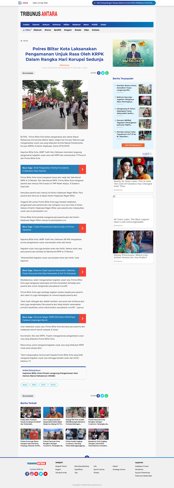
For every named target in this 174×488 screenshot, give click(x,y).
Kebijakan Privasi (141, 466)
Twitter (42, 477)
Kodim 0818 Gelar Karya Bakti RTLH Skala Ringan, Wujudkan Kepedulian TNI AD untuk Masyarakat (125, 3)
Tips (87, 30)
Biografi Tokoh (61, 466)
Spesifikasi (79, 469)
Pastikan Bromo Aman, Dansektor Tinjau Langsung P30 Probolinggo (127, 87)
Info (95, 466)
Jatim (43, 385)
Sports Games (99, 469)
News (86, 24)
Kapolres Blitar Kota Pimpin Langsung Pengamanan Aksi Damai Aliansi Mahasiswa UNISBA (50, 374)
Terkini (53, 385)
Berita (25, 385)
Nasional (76, 24)
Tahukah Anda (61, 473)
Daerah (35, 24)
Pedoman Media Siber (143, 476)
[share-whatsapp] (107, 73)
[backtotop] (87, 457)
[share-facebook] (99, 73)
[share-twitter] (103, 73)
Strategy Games (119, 469)
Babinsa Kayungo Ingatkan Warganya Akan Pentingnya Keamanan (125, 99)
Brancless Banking (82, 466)
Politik (95, 24)
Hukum (46, 24)
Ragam (68, 30)
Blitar (34, 385)
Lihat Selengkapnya (132, 145)
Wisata (96, 30)
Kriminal (57, 24)
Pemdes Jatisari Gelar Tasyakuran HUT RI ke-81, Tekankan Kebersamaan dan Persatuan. (126, 134)
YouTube (47, 477)
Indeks (26, 24)
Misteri (115, 466)
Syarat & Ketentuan (142, 473)
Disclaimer (139, 469)
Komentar (29, 73)
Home (25, 3)
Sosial (103, 24)
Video (28, 30)
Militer (66, 24)
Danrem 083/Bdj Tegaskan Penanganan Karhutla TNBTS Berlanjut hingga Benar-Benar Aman (126, 122)
